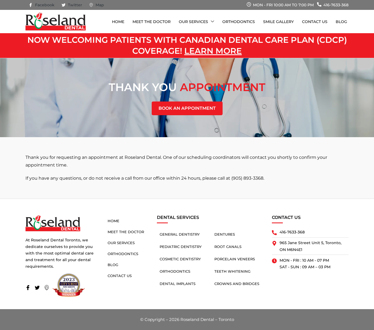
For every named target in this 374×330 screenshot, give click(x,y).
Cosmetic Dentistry (180, 259)
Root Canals (227, 246)
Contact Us (314, 21)
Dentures (224, 234)
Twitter (74, 4)
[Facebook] (29, 288)
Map (99, 4)
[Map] (48, 288)
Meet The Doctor (152, 21)
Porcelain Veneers (234, 259)
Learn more (213, 51)
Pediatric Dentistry (181, 246)
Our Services (193, 21)
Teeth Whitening (232, 271)
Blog (341, 21)
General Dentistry (180, 234)
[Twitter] (39, 288)
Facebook (44, 4)
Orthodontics (238, 21)
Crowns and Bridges (236, 283)
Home (118, 21)
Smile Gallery (278, 21)
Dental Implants (177, 283)
